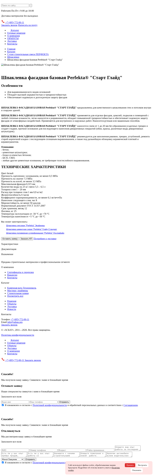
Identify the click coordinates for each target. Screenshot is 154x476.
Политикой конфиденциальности (50, 405)
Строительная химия (18, 293)
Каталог (14, 30)
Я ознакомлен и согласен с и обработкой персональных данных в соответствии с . (71, 405)
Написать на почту (27, 25)
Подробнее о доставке (45, 238)
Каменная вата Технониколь (21, 288)
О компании (13, 35)
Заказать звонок (9, 25)
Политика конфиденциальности (17, 335)
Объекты (11, 304)
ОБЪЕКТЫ (13, 38)
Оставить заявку (10, 239)
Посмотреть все (15, 296)
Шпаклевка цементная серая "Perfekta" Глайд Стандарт (31, 229)
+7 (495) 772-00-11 (14, 22)
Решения (11, 301)
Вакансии (12, 275)
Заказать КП (26, 239)
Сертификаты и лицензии (20, 272)
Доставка (12, 41)
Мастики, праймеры (17, 290)
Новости (11, 309)
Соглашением (130, 405)
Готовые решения (16, 33)
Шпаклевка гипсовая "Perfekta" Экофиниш (25, 225)
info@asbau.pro (15, 322)
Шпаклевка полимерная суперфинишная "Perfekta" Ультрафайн (35, 233)
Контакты (12, 44)
